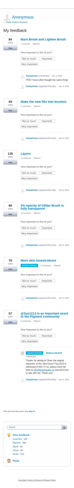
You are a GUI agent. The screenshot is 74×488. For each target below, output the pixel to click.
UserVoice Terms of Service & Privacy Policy (37, 480)
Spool (16, 446)
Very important (30, 64)
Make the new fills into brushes (43, 101)
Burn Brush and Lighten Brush (43, 39)
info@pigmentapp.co (44, 370)
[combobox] (35, 427)
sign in (32, 411)
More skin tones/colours (38, 260)
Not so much (29, 58)
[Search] (64, 427)
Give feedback (21, 435)
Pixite (16, 460)
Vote (10, 48)
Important (48, 58)
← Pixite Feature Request (15, 22)
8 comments (26, 158)
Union (16, 450)
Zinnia (16, 454)
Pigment (36, 44)
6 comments (26, 321)
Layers (26, 153)
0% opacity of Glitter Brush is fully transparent (42, 207)
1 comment (25, 44)
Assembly (17, 439)
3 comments (26, 106)
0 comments (26, 213)
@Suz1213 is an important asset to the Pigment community (44, 315)
